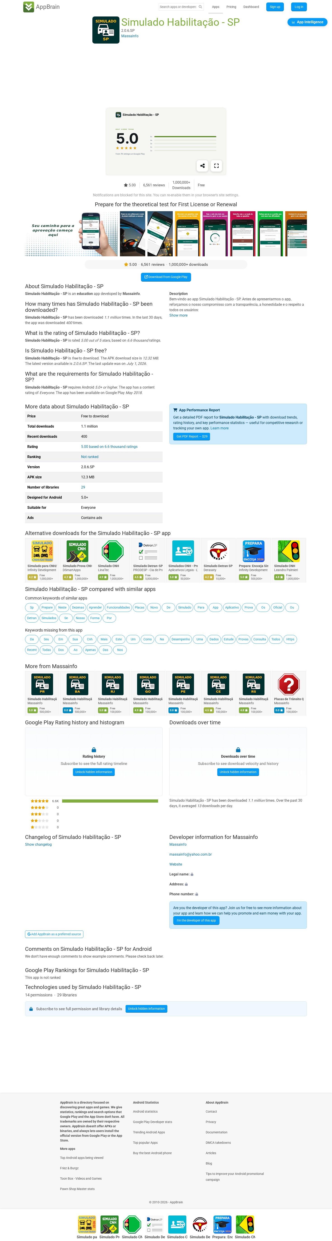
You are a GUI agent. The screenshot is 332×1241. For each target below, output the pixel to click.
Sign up (275, 7)
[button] (238, 874)
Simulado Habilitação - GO (148, 699)
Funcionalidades (118, 607)
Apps (215, 7)
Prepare (47, 607)
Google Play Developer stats (152, 1122)
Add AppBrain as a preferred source (55, 934)
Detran (32, 618)
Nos (120, 650)
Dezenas (78, 607)
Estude (229, 639)
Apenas (90, 650)
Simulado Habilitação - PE (183, 699)
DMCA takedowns (218, 1142)
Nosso (80, 618)
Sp (32, 607)
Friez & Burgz (69, 1168)
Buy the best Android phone (152, 1153)
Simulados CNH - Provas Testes (183, 566)
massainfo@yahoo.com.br (190, 854)
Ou (292, 607)
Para (201, 607)
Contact (211, 1111)
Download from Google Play (167, 277)
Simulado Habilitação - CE (218, 699)
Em (60, 639)
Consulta (259, 639)
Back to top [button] (321, 1200)
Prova (249, 607)
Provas (243, 639)
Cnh (90, 639)
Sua (75, 639)
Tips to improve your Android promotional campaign (235, 1176)
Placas (139, 607)
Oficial (277, 607)
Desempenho (181, 639)
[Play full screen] (216, 166)
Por (109, 618)
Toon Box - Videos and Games (81, 1178)
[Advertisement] (160, 76)
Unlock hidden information (93, 772)
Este (119, 639)
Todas (46, 650)
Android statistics (145, 1111)
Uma (199, 639)
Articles (211, 1153)
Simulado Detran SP (218, 566)
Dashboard (251, 7)
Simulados (49, 618)
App (215, 607)
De (168, 607)
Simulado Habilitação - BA (77, 699)
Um (133, 639)
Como (147, 639)
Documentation (216, 1132)
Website (175, 864)
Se (66, 618)
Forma (95, 618)
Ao (75, 650)
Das (105, 650)
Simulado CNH (108, 566)
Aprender (95, 607)
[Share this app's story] (202, 166)
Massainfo (64, 666)
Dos (61, 650)
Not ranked (89, 457)
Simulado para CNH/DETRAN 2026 (42, 566)
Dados (214, 639)
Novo (154, 607)
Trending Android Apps (149, 1132)
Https (290, 639)
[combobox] (178, 6)
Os (263, 607)
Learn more (219, 428)
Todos (275, 639)
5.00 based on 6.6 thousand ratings (109, 447)
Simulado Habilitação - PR (42, 699)
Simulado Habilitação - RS (253, 699)
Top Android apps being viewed (81, 1158)
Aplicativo (232, 607)
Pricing (231, 7)
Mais (104, 639)
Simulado (184, 607)
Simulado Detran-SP (148, 566)
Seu (46, 639)
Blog (209, 1163)
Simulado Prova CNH (77, 566)
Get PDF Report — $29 (192, 436)
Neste (62, 607)
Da (32, 639)
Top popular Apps (145, 1142)
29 (83, 487)
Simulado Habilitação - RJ (112, 699)
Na (162, 639)
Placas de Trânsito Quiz (289, 699)
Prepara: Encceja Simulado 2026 (253, 566)
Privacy (211, 1122)
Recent (32, 650)
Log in (299, 7)
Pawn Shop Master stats (77, 1189)
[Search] (200, 6)
